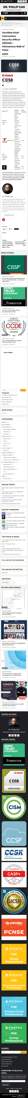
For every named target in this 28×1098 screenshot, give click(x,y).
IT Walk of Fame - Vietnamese (8, 29)
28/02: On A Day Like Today (8, 544)
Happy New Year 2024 (20, 517)
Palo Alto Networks (7, 474)
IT (3, 471)
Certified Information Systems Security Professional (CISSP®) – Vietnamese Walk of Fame (12, 550)
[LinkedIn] (18, 735)
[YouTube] (12, 735)
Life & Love (6, 443)
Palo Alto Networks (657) (7, 399)
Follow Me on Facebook (13, 560)
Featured (5, 450)
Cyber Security (6, 464)
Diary (4, 441)
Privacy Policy (18, 1088)
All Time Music (6, 478)
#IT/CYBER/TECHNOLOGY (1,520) (9, 395)
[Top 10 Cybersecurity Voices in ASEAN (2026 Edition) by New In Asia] (14, 629)
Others (4, 445)
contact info (17, 131)
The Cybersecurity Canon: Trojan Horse (11, 554)
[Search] (26, 18)
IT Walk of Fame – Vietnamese (10, 460)
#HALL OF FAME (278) (7, 401)
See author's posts (9, 215)
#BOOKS (4, 422)
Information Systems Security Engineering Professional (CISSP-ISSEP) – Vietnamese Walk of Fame (13, 280)
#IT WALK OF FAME (6, 455)
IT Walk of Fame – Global (9, 457)
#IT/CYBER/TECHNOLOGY (8, 462)
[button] (14, 754)
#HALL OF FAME (6, 448)
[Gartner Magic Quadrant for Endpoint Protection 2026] (14, 599)
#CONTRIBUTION (6, 427)
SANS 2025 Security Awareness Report (11, 503)
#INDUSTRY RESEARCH (7, 453)
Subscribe (5, 1085)
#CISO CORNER (5, 424)
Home (3, 546)
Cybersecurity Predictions (9, 469)
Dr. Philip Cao (14, 7)
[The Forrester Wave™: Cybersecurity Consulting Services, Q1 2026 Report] (14, 660)
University (5, 434)
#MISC (3, 476)
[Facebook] (10, 735)
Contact (12, 1088)
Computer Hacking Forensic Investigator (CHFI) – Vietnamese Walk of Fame (7, 244)
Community (6, 431)
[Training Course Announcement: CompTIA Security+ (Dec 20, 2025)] (14, 690)
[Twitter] (15, 735)
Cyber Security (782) (6, 397)
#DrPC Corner (6, 438)
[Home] (3, 19)
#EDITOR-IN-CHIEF (6, 436)
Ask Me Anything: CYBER (9, 429)
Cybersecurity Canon (8, 467)
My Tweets (4, 572)
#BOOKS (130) (5, 404)
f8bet (7, 527)
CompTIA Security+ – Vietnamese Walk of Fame (20, 243)
